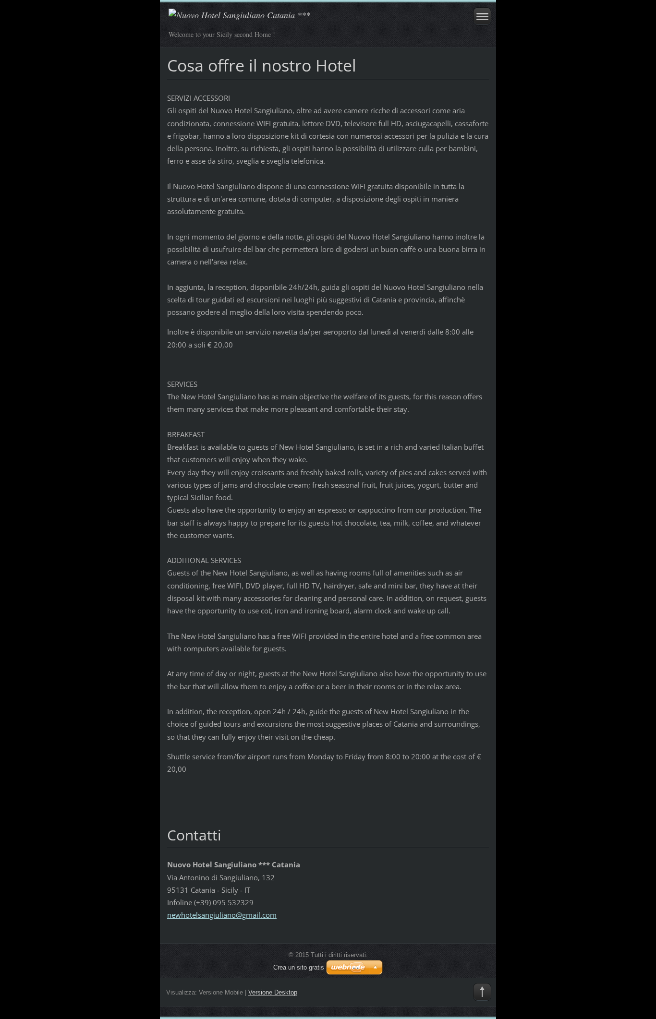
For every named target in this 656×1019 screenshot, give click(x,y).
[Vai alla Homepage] (296, 19)
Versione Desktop (272, 992)
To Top (482, 992)
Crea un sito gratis (298, 967)
